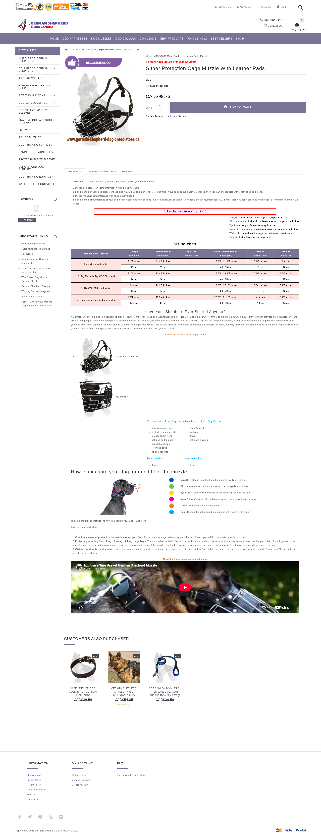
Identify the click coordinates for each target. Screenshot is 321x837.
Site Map (31, 794)
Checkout (266, 7)
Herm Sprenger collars (33, 243)
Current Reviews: (155, 116)
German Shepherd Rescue (35, 286)
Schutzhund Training (32, 296)
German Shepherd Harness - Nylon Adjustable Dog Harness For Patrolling (124, 692)
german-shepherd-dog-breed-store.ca (56, 830)
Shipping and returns (102, 171)
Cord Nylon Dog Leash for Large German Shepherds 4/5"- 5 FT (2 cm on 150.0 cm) (165, 692)
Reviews (127, 171)
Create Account (80, 784)
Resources (27, 253)
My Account (246, 7)
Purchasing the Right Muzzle (36, 248)
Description (75, 171)
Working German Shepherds (36, 291)
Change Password (81, 780)
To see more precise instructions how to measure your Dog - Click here (108, 520)
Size (148, 79)
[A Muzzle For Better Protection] (96, 356)
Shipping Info (34, 775)
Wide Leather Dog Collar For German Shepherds (83, 692)
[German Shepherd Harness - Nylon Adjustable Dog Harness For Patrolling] (124, 667)
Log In (284, 7)
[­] (300, 7)
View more (27, 220)
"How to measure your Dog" (185, 211)
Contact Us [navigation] (225, 7)
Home (66, 49)
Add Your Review (177, 116)
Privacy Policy (34, 780)
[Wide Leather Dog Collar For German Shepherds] (83, 667)
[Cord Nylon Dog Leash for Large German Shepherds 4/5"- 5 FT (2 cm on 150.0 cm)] (165, 667)
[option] (82, 693)
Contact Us (275, 25)
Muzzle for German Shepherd (84, 50)
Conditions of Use (36, 789)
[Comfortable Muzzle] (96, 396)
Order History (79, 775)
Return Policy (34, 784)
